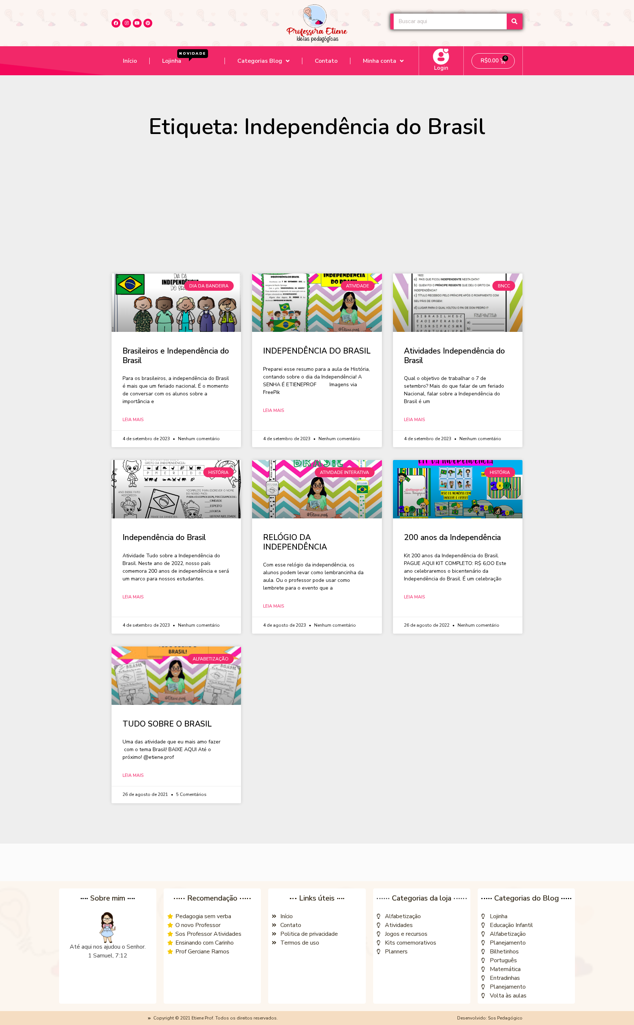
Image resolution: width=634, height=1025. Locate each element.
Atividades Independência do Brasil (454, 355)
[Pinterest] (147, 23)
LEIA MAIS (133, 420)
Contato (326, 61)
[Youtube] (137, 23)
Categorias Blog (259, 61)
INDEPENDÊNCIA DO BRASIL (317, 351)
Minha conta (379, 61)
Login (441, 68)
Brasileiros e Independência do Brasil (176, 355)
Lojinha (184, 58)
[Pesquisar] (514, 21)
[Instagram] (126, 23)
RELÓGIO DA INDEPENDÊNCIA (295, 542)
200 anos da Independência (452, 537)
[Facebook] (116, 23)
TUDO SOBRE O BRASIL (167, 724)
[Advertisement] (317, 209)
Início (130, 61)
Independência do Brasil (164, 537)
